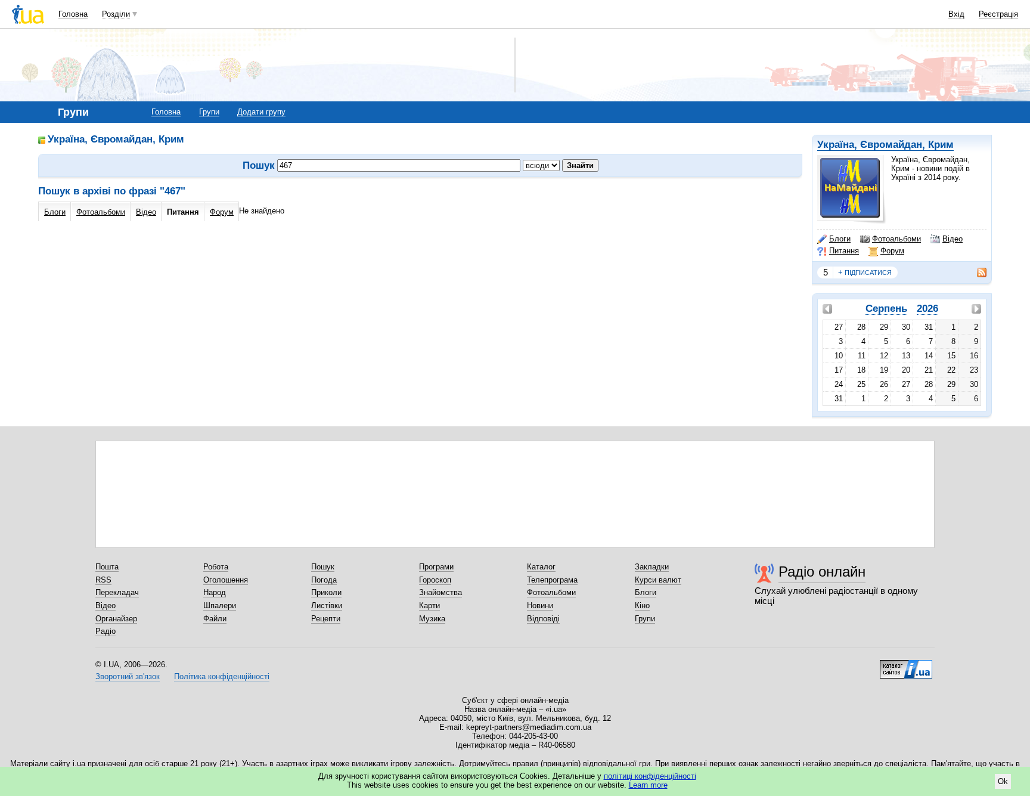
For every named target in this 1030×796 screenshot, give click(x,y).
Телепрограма (552, 579)
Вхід (956, 14)
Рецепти (325, 618)
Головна (73, 14)
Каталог (541, 566)
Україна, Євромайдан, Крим (885, 144)
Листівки (326, 605)
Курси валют (658, 579)
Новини (540, 605)
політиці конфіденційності (650, 776)
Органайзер (116, 618)
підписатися (865, 272)
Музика (432, 618)
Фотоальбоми (896, 238)
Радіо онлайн (821, 571)
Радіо (105, 631)
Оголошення (225, 579)
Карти (429, 605)
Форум (892, 250)
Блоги (840, 238)
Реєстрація (998, 14)
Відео (952, 238)
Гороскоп (435, 579)
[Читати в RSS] (975, 272)
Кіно (642, 605)
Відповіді (543, 618)
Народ (214, 592)
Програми (436, 566)
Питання (844, 250)
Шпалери (219, 605)
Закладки (652, 566)
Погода (324, 579)
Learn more (648, 784)
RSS (103, 579)
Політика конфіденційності (221, 676)
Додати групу (261, 111)
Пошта (107, 566)
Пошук (322, 566)
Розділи (116, 14)
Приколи (326, 592)
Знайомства (440, 592)
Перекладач (117, 592)
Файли (215, 618)
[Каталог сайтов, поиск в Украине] (906, 665)
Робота (215, 566)
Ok (1003, 781)
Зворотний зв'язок (127, 676)
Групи (209, 111)
